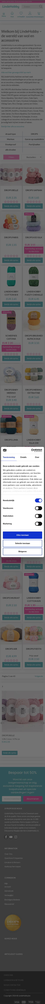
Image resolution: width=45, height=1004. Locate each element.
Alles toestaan (22, 535)
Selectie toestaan (22, 543)
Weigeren (22, 551)
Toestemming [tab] (9, 457)
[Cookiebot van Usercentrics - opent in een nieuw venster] (31, 450)
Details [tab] (23, 457)
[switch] (38, 508)
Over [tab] (37, 457)
